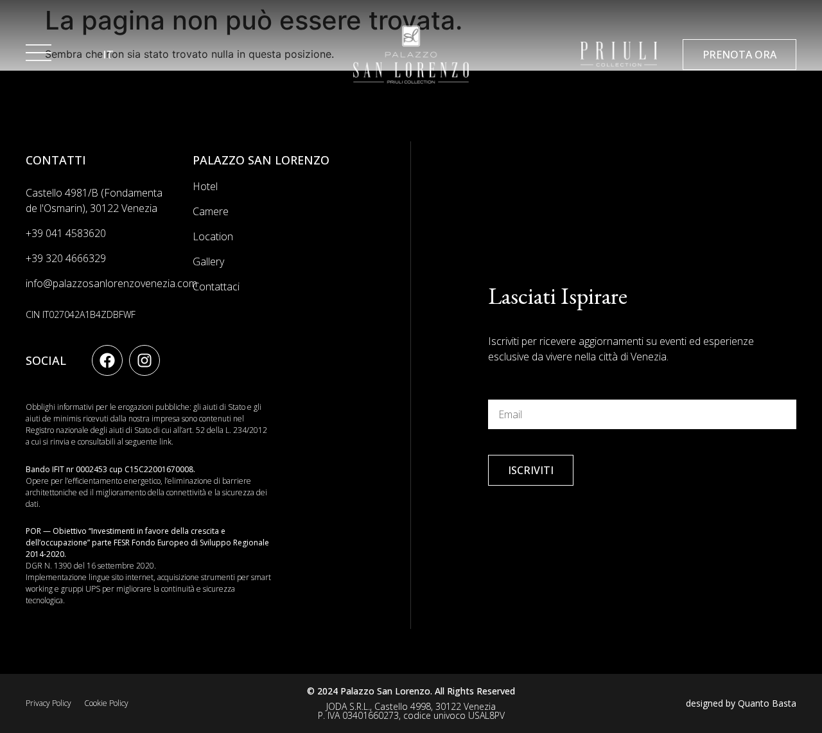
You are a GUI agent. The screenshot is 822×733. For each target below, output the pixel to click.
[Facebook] (107, 360)
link (165, 441)
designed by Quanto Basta (741, 703)
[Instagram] (144, 360)
